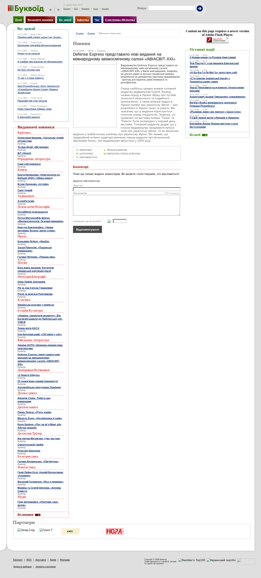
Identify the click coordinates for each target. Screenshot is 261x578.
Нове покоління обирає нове (35, 109)
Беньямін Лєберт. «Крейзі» (34, 241)
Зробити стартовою (45, 566)
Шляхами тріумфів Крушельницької (39, 45)
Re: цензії (65, 19)
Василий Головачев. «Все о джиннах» (41, 481)
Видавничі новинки (40, 19)
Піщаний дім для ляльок (32, 100)
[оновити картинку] (107, 221)
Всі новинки (25, 514)
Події (18, 19)
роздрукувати (86, 153)
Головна (80, 33)
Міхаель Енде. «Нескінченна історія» (40, 418)
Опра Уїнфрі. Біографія (31, 281)
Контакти (85, 9)
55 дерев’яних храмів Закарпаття (38, 381)
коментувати (86, 149)
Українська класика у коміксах (36, 304)
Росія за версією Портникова (35, 294)
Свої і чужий (25, 190)
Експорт (66, 9)
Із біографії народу (29, 117)
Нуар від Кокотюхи (29, 450)
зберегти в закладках (117, 149)
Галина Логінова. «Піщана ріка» (36, 257)
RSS (76, 9)
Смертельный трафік (30, 444)
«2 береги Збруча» (29, 375)
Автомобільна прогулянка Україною (39, 387)
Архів (95, 9)
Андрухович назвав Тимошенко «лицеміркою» (218, 96)
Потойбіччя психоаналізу (33, 212)
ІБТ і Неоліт (24, 153)
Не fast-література (29, 69)
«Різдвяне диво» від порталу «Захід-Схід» (215, 111)
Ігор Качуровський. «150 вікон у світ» (40, 334)
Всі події (195, 134)
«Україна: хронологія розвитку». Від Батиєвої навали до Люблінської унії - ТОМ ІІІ (40, 319)
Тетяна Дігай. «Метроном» (33, 147)
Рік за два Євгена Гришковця (35, 288)
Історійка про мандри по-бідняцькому (40, 61)
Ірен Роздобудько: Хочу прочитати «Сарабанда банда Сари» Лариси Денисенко (38, 89)
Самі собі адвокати (29, 164)
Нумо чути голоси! (29, 53)
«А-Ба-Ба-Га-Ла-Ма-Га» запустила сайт (213, 72)
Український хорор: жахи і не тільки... (40, 37)
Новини (91, 33)
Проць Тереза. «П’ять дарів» (35, 412)
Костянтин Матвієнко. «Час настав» (39, 438)
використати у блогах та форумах (123, 153)
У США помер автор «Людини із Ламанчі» (214, 117)
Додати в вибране (22, 566)
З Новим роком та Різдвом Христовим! (213, 57)
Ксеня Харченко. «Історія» (33, 184)
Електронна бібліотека (120, 19)
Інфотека (83, 19)
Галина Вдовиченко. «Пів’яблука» (38, 461)
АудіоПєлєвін (26, 201)
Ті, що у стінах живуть (31, 78)
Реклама (105, 9)
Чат (97, 19)
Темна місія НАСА (28, 328)
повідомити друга (88, 157)
